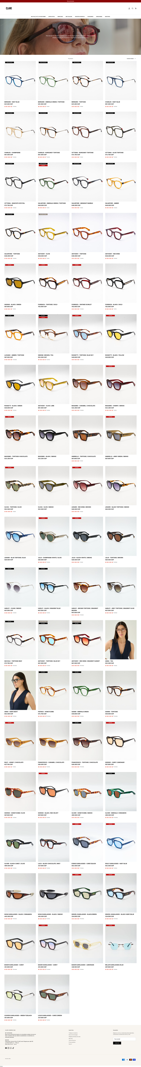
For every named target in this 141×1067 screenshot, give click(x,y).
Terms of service (72, 1040)
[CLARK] (9, 8)
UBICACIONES (99, 16)
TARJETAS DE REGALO (80, 16)
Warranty (71, 1038)
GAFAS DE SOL (51, 16)
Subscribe (117, 1043)
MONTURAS (60, 16)
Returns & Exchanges (73, 1034)
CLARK (9, 1058)
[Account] (129, 8)
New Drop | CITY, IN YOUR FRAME (38, 16)
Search (70, 1044)
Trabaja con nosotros (73, 1033)
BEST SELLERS (69, 16)
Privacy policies (72, 1042)
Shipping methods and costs (74, 1036)
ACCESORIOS (90, 16)
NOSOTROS (107, 16)
